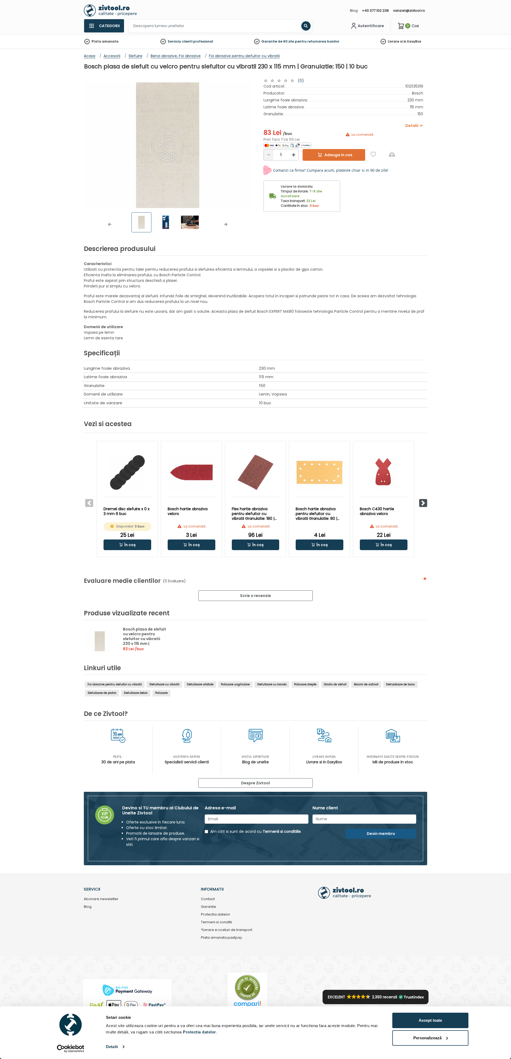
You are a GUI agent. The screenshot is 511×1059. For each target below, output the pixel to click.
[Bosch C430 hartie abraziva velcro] (383, 472)
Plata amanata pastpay (221, 938)
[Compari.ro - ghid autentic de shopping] (247, 987)
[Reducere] (268, 154)
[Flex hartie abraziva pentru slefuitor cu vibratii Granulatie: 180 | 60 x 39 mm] (255, 472)
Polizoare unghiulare (235, 684)
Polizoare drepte (305, 684)
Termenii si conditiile (282, 831)
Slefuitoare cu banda (272, 684)
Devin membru (381, 833)
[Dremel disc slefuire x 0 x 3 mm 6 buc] (127, 472)
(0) (301, 80)
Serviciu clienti (180, 41)
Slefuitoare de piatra (102, 693)
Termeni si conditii (216, 922)
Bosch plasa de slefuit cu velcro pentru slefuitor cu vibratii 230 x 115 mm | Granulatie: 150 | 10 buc (145, 639)
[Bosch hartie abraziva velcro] (191, 472)
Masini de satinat (366, 684)
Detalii (112, 1046)
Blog (354, 10)
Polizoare (161, 693)
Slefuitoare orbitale (200, 684)
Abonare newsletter (101, 899)
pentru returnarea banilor (317, 41)
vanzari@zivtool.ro (409, 10)
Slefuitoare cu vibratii (164, 684)
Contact (208, 899)
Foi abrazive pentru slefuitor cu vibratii (115, 684)
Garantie (208, 907)
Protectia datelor (215, 914)
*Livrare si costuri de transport (226, 930)
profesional (203, 41)
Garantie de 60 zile (277, 41)
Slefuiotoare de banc (400, 684)
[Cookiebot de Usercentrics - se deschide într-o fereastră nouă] (70, 1049)
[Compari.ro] (247, 1005)
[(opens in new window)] (287, 145)
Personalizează (427, 1038)
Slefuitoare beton (136, 693)
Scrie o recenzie (255, 595)
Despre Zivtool (255, 783)
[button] (109, 224)
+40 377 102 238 (375, 10)
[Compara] (392, 154)
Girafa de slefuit (335, 684)
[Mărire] (293, 154)
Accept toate (430, 1020)
